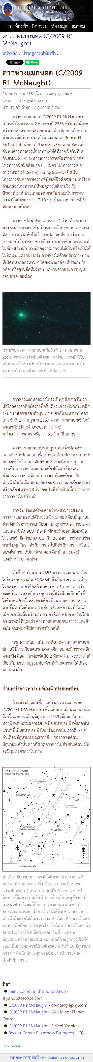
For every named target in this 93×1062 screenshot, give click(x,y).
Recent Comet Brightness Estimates (41, 1033)
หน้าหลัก (10, 53)
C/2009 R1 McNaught (28, 1005)
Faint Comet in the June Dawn (37, 991)
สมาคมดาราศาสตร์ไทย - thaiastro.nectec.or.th (46, 1058)
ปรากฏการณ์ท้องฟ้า (39, 53)
